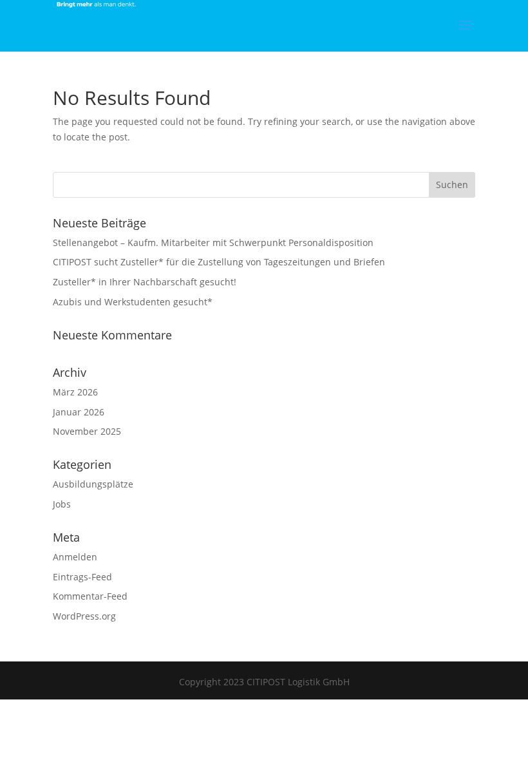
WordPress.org (84, 616)
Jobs (62, 504)
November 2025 (87, 431)
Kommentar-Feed (90, 596)
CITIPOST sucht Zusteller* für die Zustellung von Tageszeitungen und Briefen (219, 262)
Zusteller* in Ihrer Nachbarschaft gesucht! (144, 282)
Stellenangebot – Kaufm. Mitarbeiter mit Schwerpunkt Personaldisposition (213, 242)
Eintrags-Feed (82, 577)
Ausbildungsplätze (93, 484)
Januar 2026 (78, 412)
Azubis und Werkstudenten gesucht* (132, 302)
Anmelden (75, 557)
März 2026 (75, 392)
